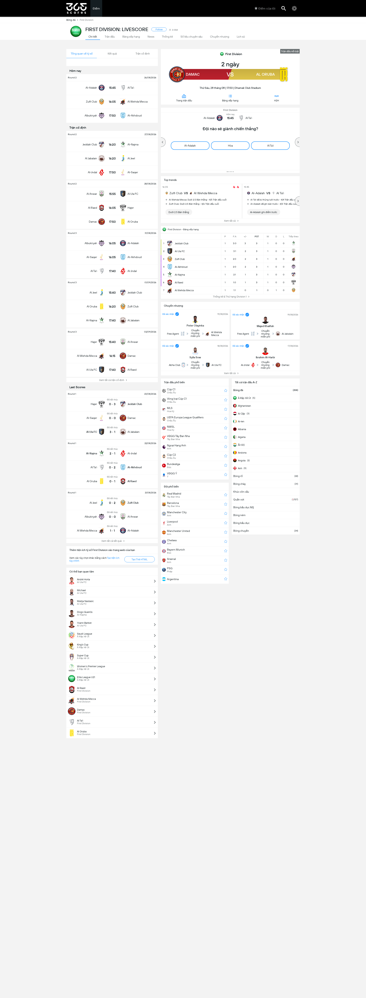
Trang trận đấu (184, 100)
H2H (276, 100)
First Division (233, 54)
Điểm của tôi (266, 8)
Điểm (96, 8)
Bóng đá (70, 19)
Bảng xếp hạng (230, 100)
